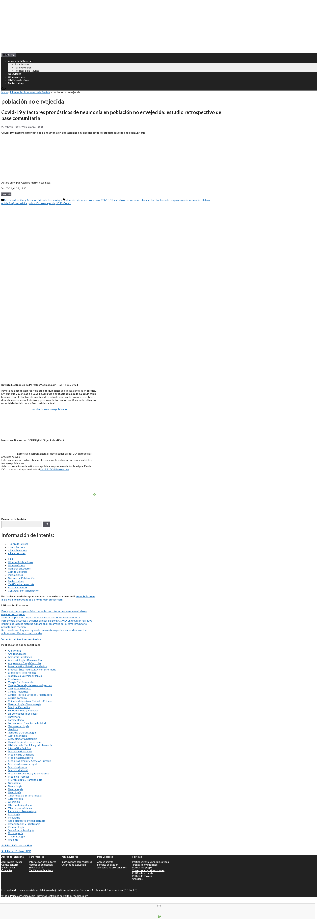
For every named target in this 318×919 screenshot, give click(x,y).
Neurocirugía (15, 789)
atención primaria (75, 199)
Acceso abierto (105, 861)
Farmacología (16, 719)
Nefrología (14, 782)
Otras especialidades (20, 808)
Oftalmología (15, 798)
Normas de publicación (41, 864)
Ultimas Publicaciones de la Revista (30, 92)
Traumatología (16, 836)
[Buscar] (46, 524)
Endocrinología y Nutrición (23, 710)
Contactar (6, 870)
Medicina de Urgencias (21, 754)
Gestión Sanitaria (17, 735)
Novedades (14, 73)
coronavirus (93, 199)
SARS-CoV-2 (63, 203)
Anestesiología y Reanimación (25, 660)
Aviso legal (137, 878)
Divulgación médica (19, 707)
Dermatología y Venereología (24, 704)
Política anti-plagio (142, 867)
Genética (13, 729)
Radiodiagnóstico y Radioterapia (26, 820)
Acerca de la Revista (19, 61)
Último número (16, 76)
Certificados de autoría (21, 584)
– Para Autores (16, 546)
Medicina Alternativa (20, 751)
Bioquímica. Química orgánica (25, 675)
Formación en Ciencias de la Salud (27, 723)
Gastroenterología (18, 726)
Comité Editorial (17, 571)
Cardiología (14, 678)
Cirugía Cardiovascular (21, 682)
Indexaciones (15, 574)
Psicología (14, 814)
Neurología (14, 792)
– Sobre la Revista (18, 543)
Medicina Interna (17, 767)
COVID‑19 (107, 199)
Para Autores (22, 64)
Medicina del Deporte (20, 757)
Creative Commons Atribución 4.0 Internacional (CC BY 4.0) (103, 889)
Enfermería (14, 716)
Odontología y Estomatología (25, 795)
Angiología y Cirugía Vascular (24, 663)
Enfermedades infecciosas (23, 713)
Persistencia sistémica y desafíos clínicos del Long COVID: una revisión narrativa (46, 620)
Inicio (4, 92)
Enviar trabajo (16, 83)
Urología (13, 839)
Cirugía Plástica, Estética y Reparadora (30, 694)
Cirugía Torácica (17, 697)
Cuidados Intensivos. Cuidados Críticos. (30, 700)
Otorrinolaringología (20, 804)
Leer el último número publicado (48, 409)
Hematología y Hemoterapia (24, 741)
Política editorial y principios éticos (150, 861)
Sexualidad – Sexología (21, 830)
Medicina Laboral (18, 770)
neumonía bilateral (199, 199)
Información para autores (42, 861)
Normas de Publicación (21, 577)
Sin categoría (15, 833)
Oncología (14, 801)
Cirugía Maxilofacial (19, 688)
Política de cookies (142, 876)
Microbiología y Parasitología (25, 779)
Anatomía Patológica (20, 656)
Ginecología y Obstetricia (22, 738)
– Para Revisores (17, 550)
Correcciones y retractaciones (148, 870)
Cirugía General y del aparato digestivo (30, 685)
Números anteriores (19, 568)
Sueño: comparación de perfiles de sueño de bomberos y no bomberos (40, 617)
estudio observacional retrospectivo (134, 199)
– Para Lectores (17, 553)
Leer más (6, 194)
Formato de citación (107, 864)
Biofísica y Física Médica (22, 672)
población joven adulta (14, 203)
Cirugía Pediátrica (18, 691)
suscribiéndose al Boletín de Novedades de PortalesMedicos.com (48, 598)
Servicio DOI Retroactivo (54, 469)
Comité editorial (9, 864)
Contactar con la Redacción (23, 590)
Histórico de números (20, 80)
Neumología (55, 199)
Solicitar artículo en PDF (16, 851)
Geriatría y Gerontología (22, 732)
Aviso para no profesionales (112, 867)
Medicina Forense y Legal (22, 763)
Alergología (14, 650)
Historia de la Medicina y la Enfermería (30, 745)
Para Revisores (23, 67)
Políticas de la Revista (27, 70)
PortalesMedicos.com (22, 895)
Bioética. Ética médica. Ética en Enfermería (32, 669)
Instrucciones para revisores (76, 861)
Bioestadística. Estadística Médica (27, 666)
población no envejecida (41, 203)
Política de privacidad (143, 873)
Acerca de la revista (11, 861)
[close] (159, 905)
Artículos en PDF (17, 587)
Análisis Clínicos (17, 653)
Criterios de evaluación (73, 864)
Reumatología (16, 826)
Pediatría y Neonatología (22, 811)
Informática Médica (19, 748)
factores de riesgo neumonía (172, 199)
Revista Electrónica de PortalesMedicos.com (62, 895)
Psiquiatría (14, 817)
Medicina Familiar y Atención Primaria (25, 199)
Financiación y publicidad (145, 864)
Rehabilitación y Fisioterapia (24, 823)
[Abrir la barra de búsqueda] (4, 89)
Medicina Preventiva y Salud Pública (28, 773)
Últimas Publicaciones (20, 562)
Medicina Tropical (18, 776)
